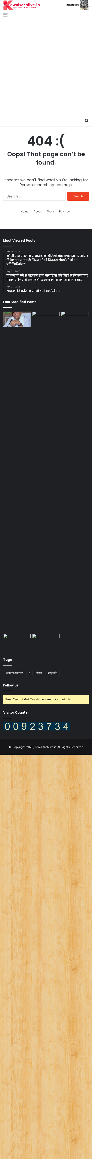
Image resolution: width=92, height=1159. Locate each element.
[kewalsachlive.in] (46, 5)
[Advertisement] (46, 68)
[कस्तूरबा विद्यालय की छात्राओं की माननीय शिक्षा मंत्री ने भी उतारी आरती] (75, 319)
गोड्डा (39, 672)
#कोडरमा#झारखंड (14, 672)
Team (50, 211)
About (38, 211)
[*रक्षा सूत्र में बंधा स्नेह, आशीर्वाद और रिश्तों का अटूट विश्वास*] (17, 641)
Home (24, 211)
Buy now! (65, 211)
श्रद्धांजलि (52, 672)
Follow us (11, 685)
